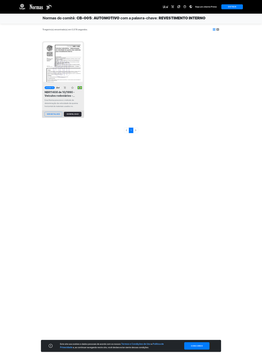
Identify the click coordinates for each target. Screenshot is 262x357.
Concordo (197, 346)
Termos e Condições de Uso (136, 344)
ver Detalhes (53, 114)
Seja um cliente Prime (206, 7)
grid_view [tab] (214, 29)
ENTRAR (232, 7)
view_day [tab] (217, 29)
